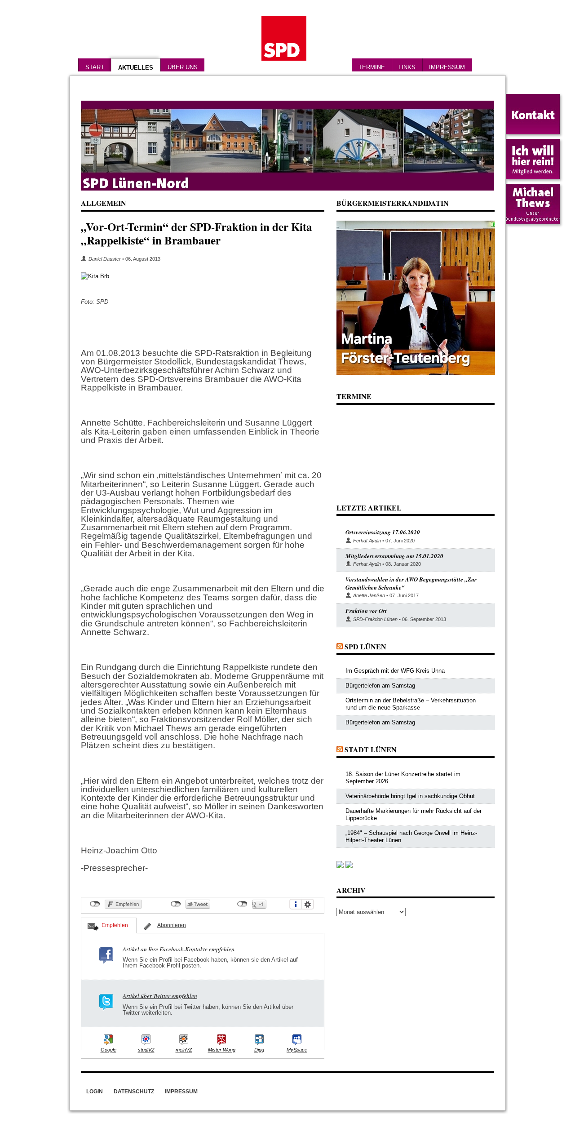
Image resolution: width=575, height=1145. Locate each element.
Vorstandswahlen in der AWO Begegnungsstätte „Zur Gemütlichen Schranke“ (411, 583)
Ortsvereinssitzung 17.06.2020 (382, 532)
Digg (259, 1049)
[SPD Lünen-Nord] (287, 146)
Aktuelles (135, 67)
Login (94, 1091)
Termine (371, 67)
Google (108, 1049)
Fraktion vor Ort (366, 611)
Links (407, 67)
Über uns (183, 67)
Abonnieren (171, 925)
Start (94, 67)
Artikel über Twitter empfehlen (160, 996)
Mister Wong (221, 1049)
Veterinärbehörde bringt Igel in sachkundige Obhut (410, 796)
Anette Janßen (369, 595)
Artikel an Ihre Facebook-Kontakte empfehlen (178, 949)
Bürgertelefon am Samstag (380, 685)
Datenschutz (134, 1091)
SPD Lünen (365, 646)
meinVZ (184, 1049)
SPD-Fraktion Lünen (375, 619)
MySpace (297, 1049)
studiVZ (146, 1049)
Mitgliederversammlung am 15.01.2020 (394, 556)
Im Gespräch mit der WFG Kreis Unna (395, 670)
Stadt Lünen (371, 749)
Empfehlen (115, 925)
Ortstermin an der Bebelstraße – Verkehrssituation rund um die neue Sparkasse (410, 704)
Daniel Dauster (104, 259)
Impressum (447, 67)
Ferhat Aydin (367, 540)
